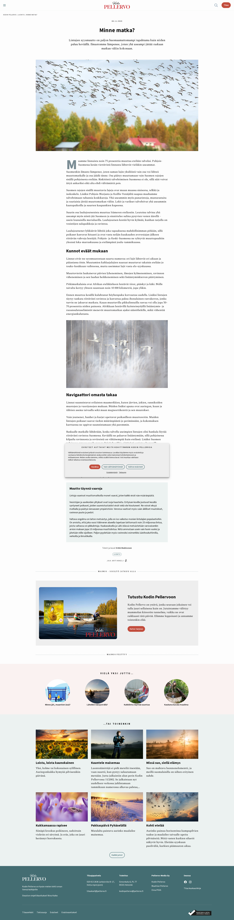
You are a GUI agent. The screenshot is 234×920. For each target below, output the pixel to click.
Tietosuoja (122, 472)
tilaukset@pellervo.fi (96, 891)
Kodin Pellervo (10, 15)
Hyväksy (95, 466)
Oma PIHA (156, 890)
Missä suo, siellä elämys (163, 763)
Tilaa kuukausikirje (192, 888)
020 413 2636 (92, 881)
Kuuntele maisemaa (105, 763)
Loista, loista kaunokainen (55, 763)
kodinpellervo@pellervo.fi (131, 891)
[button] (5, 5)
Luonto (21, 15)
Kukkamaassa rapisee (51, 826)
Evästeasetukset (69, 912)
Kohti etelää (155, 826)
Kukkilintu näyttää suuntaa (137, 704)
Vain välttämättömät (113, 466)
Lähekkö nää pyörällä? (97, 704)
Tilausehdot (27, 912)
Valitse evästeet (135, 466)
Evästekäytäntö (112, 472)
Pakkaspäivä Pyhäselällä (108, 826)
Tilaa (226, 5)
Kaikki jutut (117, 855)
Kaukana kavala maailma (176, 704)
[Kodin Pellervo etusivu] (117, 5)
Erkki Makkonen (124, 548)
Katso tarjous (136, 628)
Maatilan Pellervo (160, 886)
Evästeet (54, 912)
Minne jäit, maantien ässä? (57, 704)
